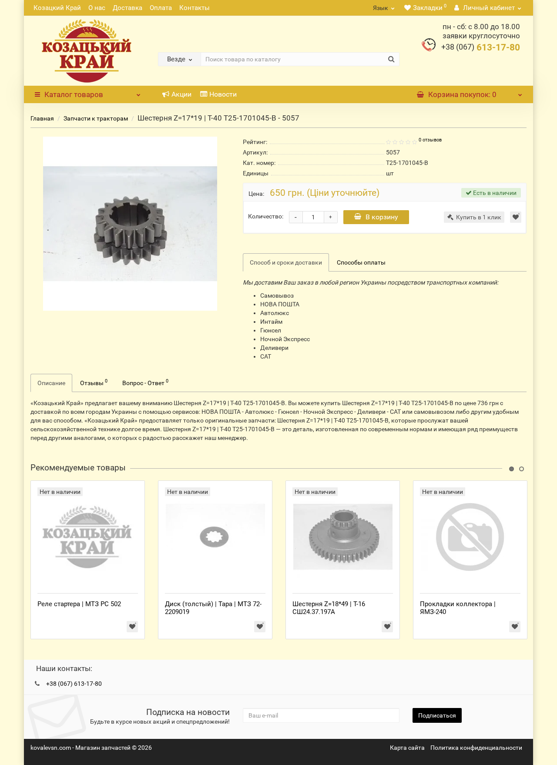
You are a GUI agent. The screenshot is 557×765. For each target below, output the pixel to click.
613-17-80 (480, 47)
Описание (51, 382)
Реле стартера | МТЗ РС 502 (79, 604)
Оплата (161, 8)
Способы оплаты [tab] (361, 262)
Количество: (265, 216)
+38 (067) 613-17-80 (74, 683)
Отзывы (93, 382)
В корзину (382, 217)
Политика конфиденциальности (476, 747)
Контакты (194, 8)
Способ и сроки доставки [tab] (286, 262)
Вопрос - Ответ (145, 382)
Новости (223, 94)
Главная (42, 118)
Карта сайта (407, 747)
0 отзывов (430, 140)
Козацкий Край (57, 8)
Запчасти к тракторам (96, 118)
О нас (96, 8)
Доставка (127, 8)
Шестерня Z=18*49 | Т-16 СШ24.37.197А (328, 608)
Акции (181, 94)
